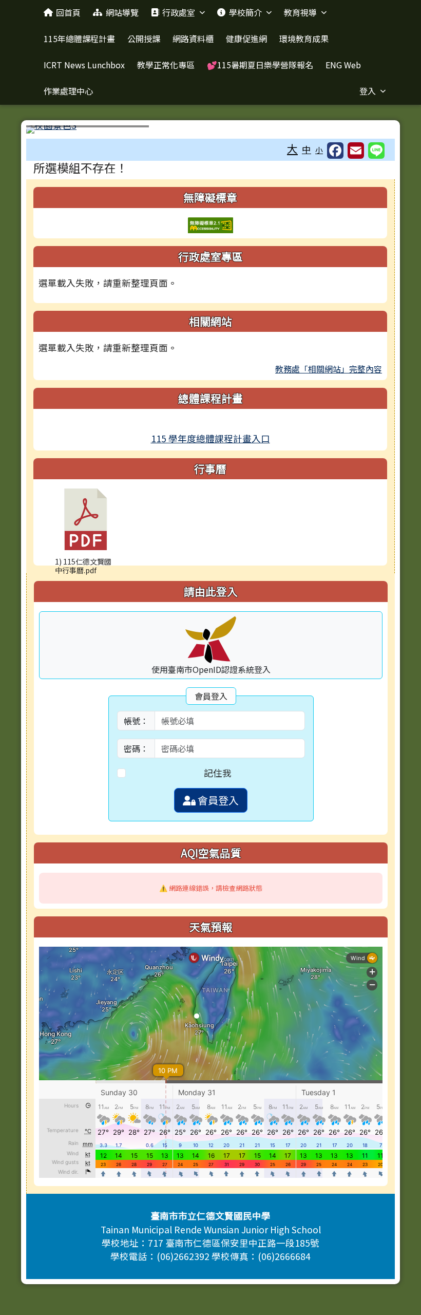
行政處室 (178, 12)
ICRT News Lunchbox (84, 65)
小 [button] (319, 149)
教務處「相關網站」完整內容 (328, 369)
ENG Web (343, 65)
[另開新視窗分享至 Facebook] (335, 150)
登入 (367, 91)
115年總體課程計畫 (79, 38)
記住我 (218, 772)
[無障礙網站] (210, 223)
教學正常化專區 (166, 65)
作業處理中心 (68, 91)
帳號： (136, 721)
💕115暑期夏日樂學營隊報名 (260, 65)
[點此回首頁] (210, 129)
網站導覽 (122, 12)
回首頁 (68, 12)
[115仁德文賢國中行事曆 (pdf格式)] (86, 519)
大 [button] (292, 148)
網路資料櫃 (193, 38)
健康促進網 (246, 38)
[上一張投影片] (50, 131)
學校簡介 (245, 12)
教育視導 (300, 12)
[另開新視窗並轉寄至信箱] (356, 150)
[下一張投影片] (370, 131)
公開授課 (143, 38)
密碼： (136, 748)
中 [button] (306, 149)
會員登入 (217, 800)
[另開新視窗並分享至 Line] (376, 150)
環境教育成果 (304, 38)
